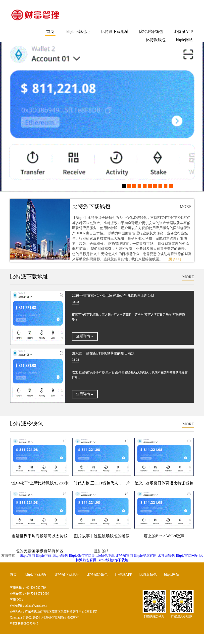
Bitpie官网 (27, 555)
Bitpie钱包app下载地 (113, 560)
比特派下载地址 (115, 31)
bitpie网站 (184, 40)
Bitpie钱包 (60, 555)
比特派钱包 (156, 40)
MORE (186, 206)
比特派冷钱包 (151, 31)
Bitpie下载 (43, 555)
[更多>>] (174, 259)
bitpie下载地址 (78, 31)
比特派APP (183, 31)
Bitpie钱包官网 (80, 555)
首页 (50, 31)
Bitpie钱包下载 (103, 555)
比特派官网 (124, 555)
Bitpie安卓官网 (145, 555)
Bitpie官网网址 (187, 555)
